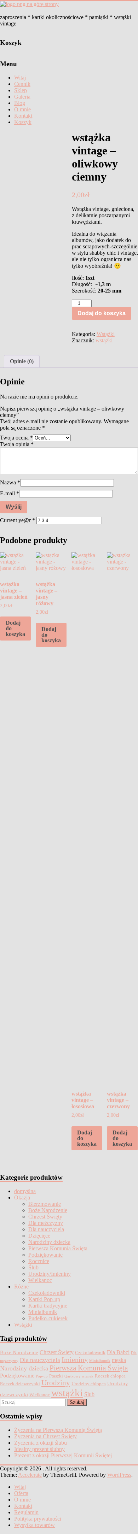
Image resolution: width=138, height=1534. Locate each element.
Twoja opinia (17, 444)
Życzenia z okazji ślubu (40, 1443)
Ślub (33, 1267)
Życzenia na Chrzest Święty (45, 1436)
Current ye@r (17, 520)
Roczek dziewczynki (20, 1383)
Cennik (22, 84)
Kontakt (23, 116)
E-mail (9, 493)
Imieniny (75, 1359)
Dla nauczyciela (46, 1229)
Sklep (20, 90)
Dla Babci (118, 1352)
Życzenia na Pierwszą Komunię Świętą (58, 1430)
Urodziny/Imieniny (49, 1274)
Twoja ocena (16, 438)
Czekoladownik (90, 1352)
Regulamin (26, 1512)
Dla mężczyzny (45, 1223)
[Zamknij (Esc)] (114, 8)
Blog (19, 103)
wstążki (104, 340)
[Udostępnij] (99, 8)
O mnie (22, 109)
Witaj (20, 78)
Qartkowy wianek (78, 1376)
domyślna (25, 1191)
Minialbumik (42, 1312)
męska (119, 1360)
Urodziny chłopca (88, 1383)
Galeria (22, 97)
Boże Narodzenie (47, 1210)
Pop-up (42, 1376)
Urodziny (55, 1383)
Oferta (21, 1493)
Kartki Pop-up (44, 1299)
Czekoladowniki (46, 1293)
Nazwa (10, 482)
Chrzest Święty (45, 1217)
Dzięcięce (39, 1236)
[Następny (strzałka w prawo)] (125, 767)
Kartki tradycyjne (47, 1306)
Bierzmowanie (44, 1204)
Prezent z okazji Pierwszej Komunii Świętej (63, 1455)
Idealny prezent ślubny (39, 1449)
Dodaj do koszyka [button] (15, 628)
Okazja (22, 1197)
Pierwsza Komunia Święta (57, 1248)
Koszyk (22, 122)
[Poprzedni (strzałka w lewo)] (12, 767)
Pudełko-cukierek (48, 1318)
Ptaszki (56, 1376)
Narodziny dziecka (49, 1242)
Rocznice (38, 1261)
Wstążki (106, 334)
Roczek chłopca (110, 1376)
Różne (21, 1287)
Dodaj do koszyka (101, 313)
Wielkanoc (40, 1280)
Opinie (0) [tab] (22, 361)
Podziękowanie (45, 1255)
